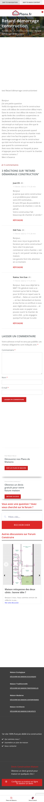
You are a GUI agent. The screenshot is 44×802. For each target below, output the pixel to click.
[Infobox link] (22, 770)
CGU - (33, 791)
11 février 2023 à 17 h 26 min (24, 186)
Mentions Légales (9, 794)
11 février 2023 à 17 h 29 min (24, 281)
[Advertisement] (22, 65)
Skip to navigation (10, 2)
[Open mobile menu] (3, 13)
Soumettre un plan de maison (16, 742)
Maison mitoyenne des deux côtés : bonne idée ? (20, 591)
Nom (5, 377)
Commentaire (8, 350)
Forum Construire (25, 31)
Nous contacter (11, 746)
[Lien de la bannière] (22, 462)
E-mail (5, 387)
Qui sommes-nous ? (12, 739)
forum (12, 31)
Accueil (5, 31)
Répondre (18, 220)
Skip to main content (31, 2)
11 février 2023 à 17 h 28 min (24, 234)
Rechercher (22, 525)
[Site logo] (22, 12)
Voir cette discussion (12, 603)
